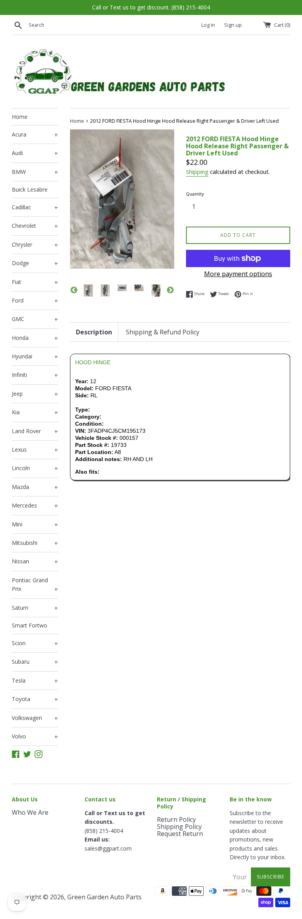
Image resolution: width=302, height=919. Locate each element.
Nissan (35, 561)
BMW (35, 172)
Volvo (35, 737)
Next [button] (170, 290)
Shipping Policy (179, 826)
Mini (35, 524)
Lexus (35, 450)
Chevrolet (35, 226)
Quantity (195, 194)
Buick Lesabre (30, 189)
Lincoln (35, 468)
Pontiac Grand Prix (35, 585)
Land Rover (35, 431)
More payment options (238, 273)
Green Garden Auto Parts (104, 897)
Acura (35, 135)
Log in (208, 25)
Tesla (35, 681)
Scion (35, 643)
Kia (35, 412)
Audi (35, 153)
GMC (35, 319)
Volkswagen (35, 718)
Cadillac (35, 207)
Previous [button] (74, 290)
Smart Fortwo (29, 625)
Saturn (35, 608)
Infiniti (35, 375)
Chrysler (35, 245)
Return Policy (176, 819)
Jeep (35, 394)
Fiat (35, 282)
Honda (35, 338)
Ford (35, 301)
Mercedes (35, 506)
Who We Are (30, 812)
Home (20, 116)
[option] (88, 290)
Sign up (233, 25)
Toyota (35, 699)
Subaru (35, 662)
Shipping (197, 171)
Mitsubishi (35, 543)
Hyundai (35, 356)
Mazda (35, 487)
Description (94, 332)
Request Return (180, 833)
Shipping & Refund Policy (162, 332)
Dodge (35, 263)
